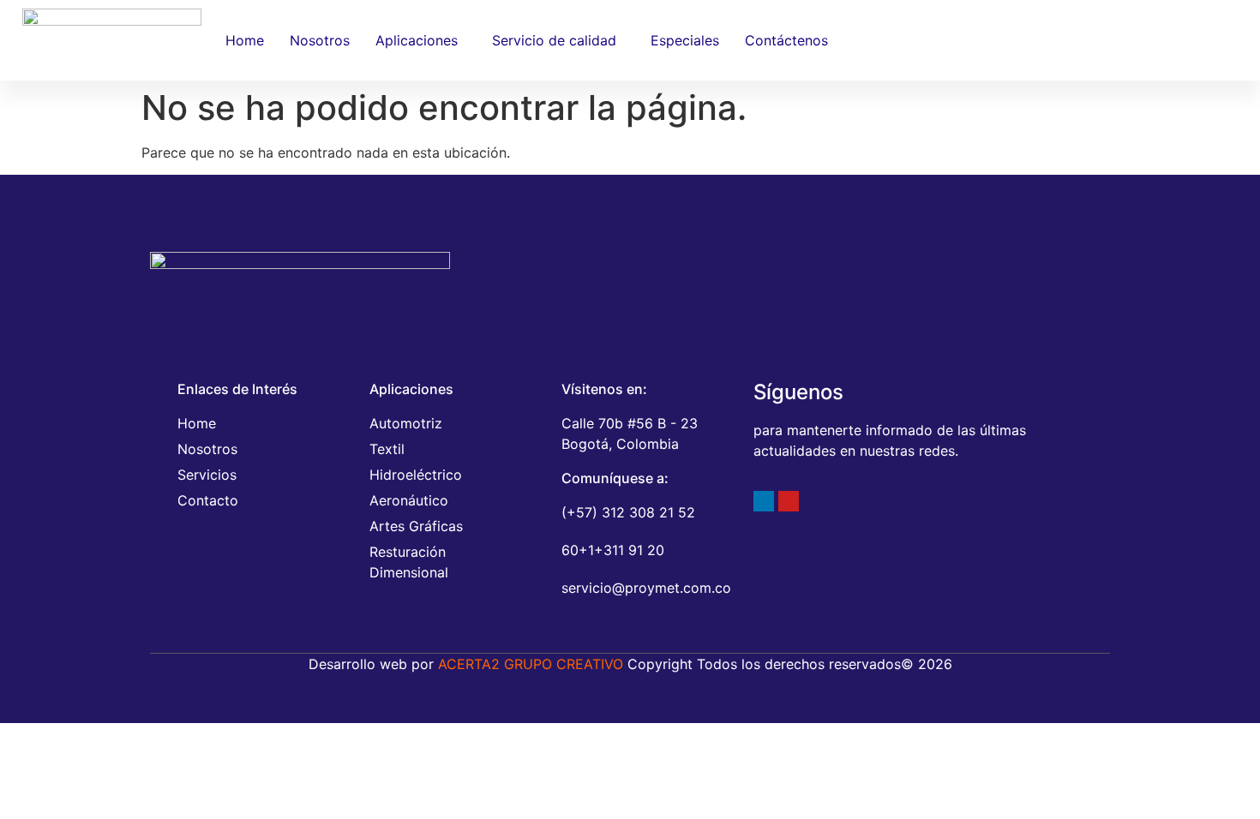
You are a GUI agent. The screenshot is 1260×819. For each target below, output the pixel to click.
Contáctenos (786, 40)
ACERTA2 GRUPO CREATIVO (530, 664)
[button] (421, 40)
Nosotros (320, 40)
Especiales (685, 40)
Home (244, 40)
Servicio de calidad (554, 40)
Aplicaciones (416, 40)
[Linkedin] (763, 501)
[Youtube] (788, 501)
